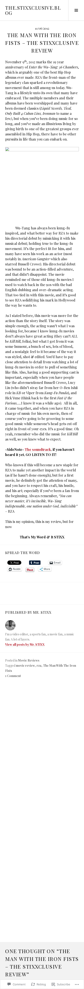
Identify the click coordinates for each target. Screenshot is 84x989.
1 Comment (13, 676)
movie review (25, 665)
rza (39, 665)
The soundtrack (38, 449)
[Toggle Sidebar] (76, 10)
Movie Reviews (28, 660)
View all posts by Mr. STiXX (25, 644)
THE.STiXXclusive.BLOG (33, 10)
